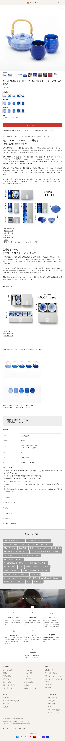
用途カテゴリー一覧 (30, 688)
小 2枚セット (36, 242)
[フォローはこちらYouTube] (20, 728)
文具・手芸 (27, 679)
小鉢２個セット (8, 335)
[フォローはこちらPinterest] (15, 728)
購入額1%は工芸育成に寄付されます (32, 598)
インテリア (27, 676)
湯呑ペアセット (8, 231)
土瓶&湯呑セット (9, 228)
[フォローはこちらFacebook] (3, 728)
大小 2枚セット (18, 242)
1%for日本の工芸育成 (53, 710)
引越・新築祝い (7, 682)
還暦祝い (5, 673)
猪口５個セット (8, 333)
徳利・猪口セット (9, 331)
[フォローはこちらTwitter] (7, 728)
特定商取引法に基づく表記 (11, 701)
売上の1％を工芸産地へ (48, 130)
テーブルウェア (29, 670)
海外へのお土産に (8, 670)
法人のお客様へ (52, 704)
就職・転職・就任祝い (9, 685)
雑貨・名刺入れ (29, 682)
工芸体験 (27, 685)
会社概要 (5, 707)
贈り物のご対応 (19, 130)
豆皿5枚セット (8, 235)
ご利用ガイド (49, 670)
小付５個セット (8, 237)
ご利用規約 (6, 698)
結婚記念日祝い (7, 676)
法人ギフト (6, 679)
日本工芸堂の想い (52, 698)
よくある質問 (49, 684)
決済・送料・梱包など (51, 673)
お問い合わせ (49, 687)
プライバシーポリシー (9, 704)
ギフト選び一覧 (7, 688)
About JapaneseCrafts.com (54, 713)
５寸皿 (6, 240)
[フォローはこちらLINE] (24, 728)
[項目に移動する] (5, 75)
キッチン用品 (28, 673)
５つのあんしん (52, 701)
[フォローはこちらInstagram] (11, 728)
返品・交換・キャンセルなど (53, 676)
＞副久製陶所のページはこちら (14, 422)
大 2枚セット (27, 242)
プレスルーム (51, 707)
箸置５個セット (8, 233)
